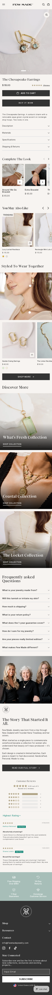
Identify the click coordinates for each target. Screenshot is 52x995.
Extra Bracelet (31, 190)
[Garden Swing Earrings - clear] (7, 368)
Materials (6, 133)
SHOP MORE (24, 377)
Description (7, 126)
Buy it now (26, 103)
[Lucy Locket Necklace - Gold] (3, 256)
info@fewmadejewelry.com (15, 943)
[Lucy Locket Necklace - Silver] (7, 256)
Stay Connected (11, 955)
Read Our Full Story (24, 768)
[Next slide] (48, 159)
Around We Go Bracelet (9, 191)
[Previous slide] (43, 208)
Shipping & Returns (11, 147)
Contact (6, 937)
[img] (8, 823)
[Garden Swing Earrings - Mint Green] (3, 368)
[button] (37, 85)
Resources (8, 930)
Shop (5, 923)
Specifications (9, 140)
